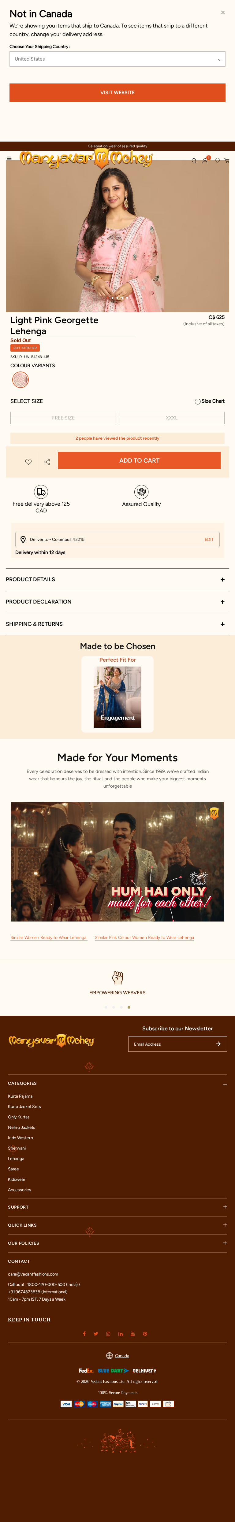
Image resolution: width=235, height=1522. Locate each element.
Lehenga (16, 1158)
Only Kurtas (19, 1117)
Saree (13, 1169)
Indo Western (20, 1137)
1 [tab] (108, 298)
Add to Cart (139, 460)
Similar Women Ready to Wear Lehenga (49, 937)
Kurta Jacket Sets (24, 1106)
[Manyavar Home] (102, 159)
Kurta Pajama (20, 1096)
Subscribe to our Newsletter (177, 1028)
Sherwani (16, 1148)
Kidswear (16, 1179)
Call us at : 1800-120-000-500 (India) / (44, 1284)
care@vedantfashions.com (33, 1274)
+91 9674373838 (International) (38, 1292)
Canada (122, 1355)
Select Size (26, 401)
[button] (205, 161)
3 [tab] (117, 298)
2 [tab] (113, 298)
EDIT (209, 539)
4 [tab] (122, 298)
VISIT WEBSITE (117, 92)
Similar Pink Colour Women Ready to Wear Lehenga (144, 937)
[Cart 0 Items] (227, 161)
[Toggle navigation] (11, 159)
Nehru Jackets (21, 1127)
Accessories (19, 1189)
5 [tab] (127, 298)
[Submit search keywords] (194, 160)
